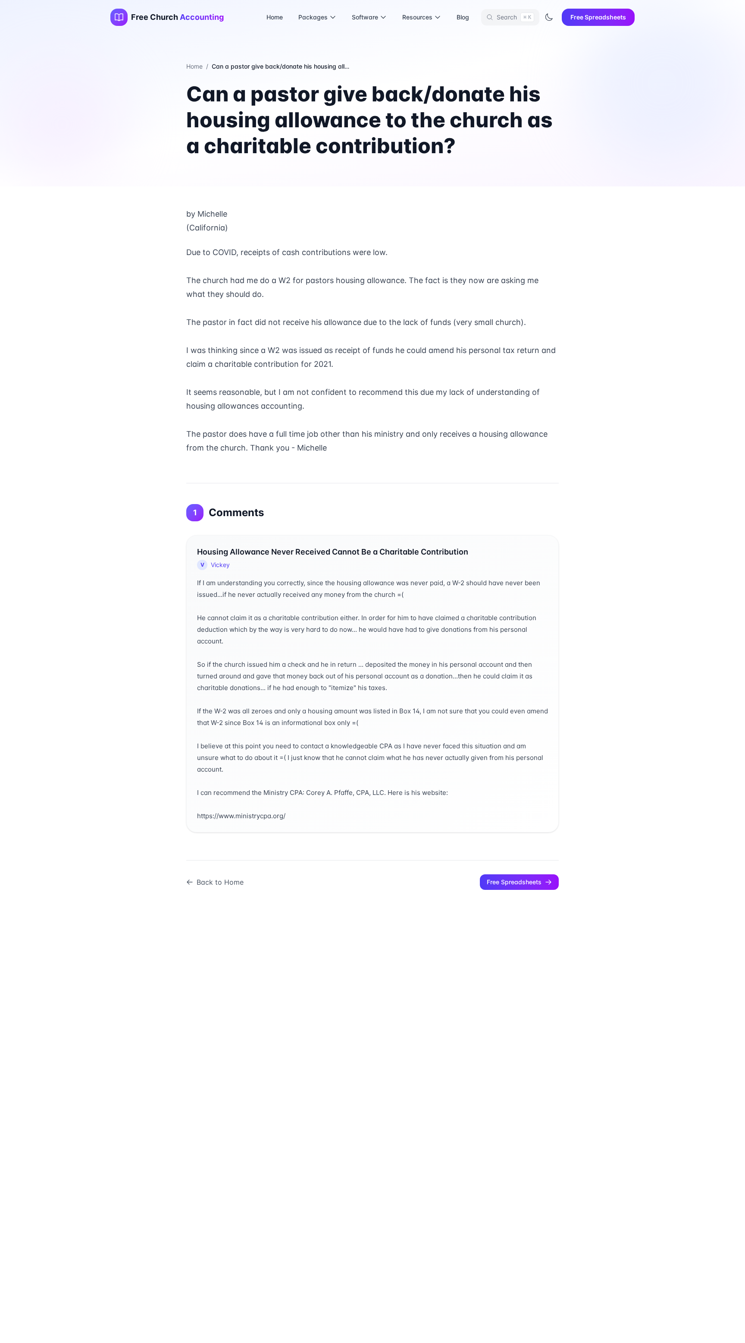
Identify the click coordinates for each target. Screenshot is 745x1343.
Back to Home (220, 882)
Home (274, 17)
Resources (417, 17)
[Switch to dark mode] (549, 17)
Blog (463, 17)
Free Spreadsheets (598, 17)
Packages (313, 17)
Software (365, 17)
